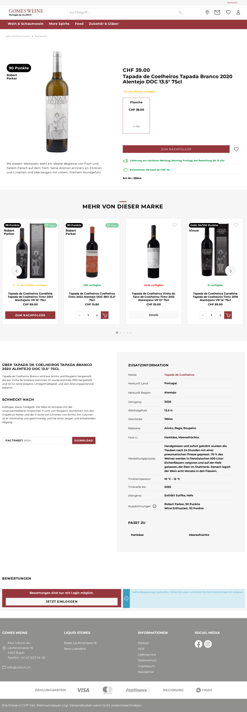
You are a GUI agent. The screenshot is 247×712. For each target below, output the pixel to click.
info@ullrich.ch (19, 667)
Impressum (146, 666)
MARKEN (232, 2)
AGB (141, 648)
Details (153, 315)
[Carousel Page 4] (127, 333)
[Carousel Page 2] (121, 333)
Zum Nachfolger (176, 149)
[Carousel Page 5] (130, 333)
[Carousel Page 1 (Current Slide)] (117, 333)
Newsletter (146, 672)
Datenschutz (147, 660)
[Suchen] (180, 12)
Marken (143, 643)
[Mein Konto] (238, 12)
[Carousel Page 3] (124, 333)
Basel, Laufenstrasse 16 (80, 643)
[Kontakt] (217, 12)
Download (83, 440)
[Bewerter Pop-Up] (154, 506)
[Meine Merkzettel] (228, 12)
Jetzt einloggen (62, 601)
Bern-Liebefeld (75, 648)
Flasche (136, 102)
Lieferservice (147, 654)
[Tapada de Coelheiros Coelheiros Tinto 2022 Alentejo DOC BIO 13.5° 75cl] (92, 250)
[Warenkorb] (245, 12)
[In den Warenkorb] (104, 315)
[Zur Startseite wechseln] (35, 12)
